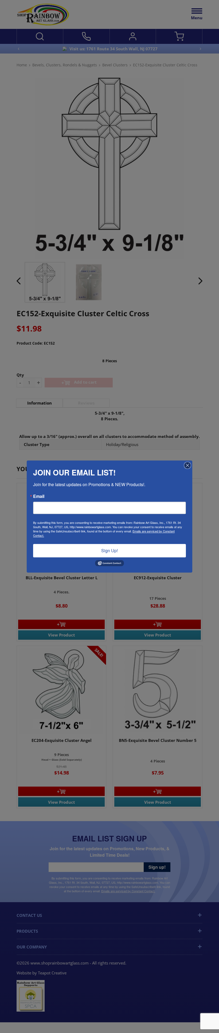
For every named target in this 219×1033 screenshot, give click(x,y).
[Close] (187, 465)
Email (38, 496)
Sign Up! (109, 550)
